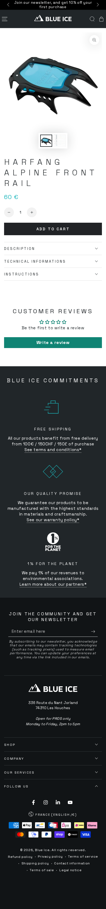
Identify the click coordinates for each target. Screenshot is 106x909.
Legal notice (70, 870)
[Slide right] (97, 5)
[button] (92, 19)
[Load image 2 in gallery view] (60, 141)
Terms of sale (42, 870)
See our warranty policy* (53, 519)
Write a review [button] (53, 342)
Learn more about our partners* (53, 584)
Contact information (72, 863)
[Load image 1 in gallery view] (46, 141)
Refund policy (20, 857)
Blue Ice (42, 850)
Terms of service (83, 856)
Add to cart (53, 229)
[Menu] (4, 19)
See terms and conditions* (53, 449)
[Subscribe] (94, 631)
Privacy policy (50, 856)
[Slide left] (8, 5)
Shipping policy (35, 863)
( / (53, 815)
